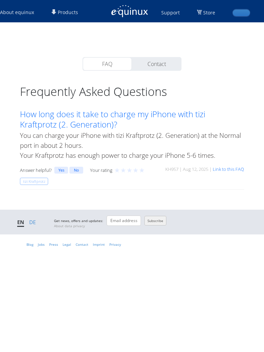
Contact (156, 64)
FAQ (107, 64)
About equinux (17, 12)
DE (32, 222)
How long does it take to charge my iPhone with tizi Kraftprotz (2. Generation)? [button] (112, 119)
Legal (67, 244)
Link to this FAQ (228, 169)
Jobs (41, 244)
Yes (61, 170)
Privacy (115, 244)
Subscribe (155, 220)
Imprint (99, 244)
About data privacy (69, 225)
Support (170, 12)
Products (67, 12)
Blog (29, 244)
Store (209, 12)
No (76, 170)
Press (53, 244)
